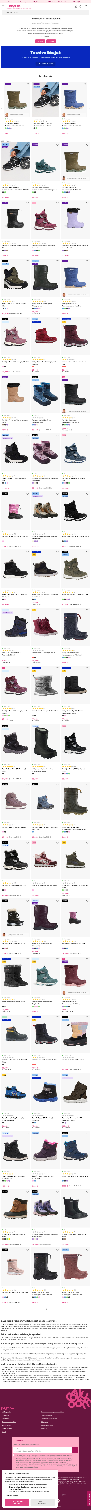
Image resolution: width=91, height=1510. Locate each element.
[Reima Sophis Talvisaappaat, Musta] (35, 715)
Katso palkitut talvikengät (45, 64)
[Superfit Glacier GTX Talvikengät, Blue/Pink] (35, 1122)
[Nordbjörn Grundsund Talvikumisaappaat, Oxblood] (69, 192)
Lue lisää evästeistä (11, 1496)
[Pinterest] (58, 1501)
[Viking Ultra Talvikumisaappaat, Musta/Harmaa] (33, 308)
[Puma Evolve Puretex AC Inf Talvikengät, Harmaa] (67, 890)
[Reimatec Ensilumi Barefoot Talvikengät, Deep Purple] (33, 483)
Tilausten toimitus (46, 1415)
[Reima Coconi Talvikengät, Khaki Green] (7, 1239)
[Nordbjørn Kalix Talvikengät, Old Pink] (3, 832)
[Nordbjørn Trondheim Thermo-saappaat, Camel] (7, 250)
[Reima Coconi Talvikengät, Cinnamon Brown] (3, 1239)
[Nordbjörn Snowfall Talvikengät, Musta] (5, 366)
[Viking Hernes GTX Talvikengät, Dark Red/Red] (33, 366)
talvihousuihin (16, 1377)
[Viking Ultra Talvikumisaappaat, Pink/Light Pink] (39, 308)
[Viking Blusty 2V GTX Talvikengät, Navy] (65, 541)
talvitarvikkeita (59, 1379)
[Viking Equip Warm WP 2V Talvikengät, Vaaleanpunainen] (5, 599)
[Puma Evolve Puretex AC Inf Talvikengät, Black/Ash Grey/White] (65, 890)
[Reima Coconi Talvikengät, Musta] (5, 1239)
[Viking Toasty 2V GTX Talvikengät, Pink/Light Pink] (67, 599)
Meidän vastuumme (47, 1425)
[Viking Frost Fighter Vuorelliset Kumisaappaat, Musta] (33, 774)
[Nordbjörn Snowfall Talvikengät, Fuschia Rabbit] (3, 715)
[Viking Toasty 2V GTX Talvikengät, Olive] (63, 599)
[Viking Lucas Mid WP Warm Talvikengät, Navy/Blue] (35, 599)
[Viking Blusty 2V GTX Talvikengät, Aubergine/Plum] (67, 541)
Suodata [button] (40, 41)
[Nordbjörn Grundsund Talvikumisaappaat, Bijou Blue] (65, 192)
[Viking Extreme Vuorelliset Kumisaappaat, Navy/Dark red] (63, 657)
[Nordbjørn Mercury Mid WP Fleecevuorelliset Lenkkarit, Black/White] (3, 192)
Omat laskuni (6, 1418)
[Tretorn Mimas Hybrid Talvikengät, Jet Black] (63, 1239)
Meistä (4, 1432)
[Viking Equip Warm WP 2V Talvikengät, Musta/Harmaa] (3, 599)
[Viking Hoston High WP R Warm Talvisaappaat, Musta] (63, 715)
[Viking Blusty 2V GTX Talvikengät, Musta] (63, 541)
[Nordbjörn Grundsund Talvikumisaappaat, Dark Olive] (63, 192)
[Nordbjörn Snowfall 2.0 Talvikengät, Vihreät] (39, 250)
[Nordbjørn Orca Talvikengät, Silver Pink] (3, 1297)
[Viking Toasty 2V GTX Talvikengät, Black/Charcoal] (65, 599)
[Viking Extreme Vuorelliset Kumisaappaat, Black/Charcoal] (67, 657)
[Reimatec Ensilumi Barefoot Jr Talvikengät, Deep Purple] (35, 424)
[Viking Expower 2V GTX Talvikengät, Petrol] (5, 308)
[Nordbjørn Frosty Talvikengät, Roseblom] (3, 541)
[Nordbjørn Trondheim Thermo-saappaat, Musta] (3, 250)
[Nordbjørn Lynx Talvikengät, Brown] (7, 948)
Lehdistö (44, 1428)
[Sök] (4, 12)
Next (89, 109)
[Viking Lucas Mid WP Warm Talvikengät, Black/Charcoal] (33, 599)
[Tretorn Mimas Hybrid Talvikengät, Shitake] (65, 1239)
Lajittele (51, 41)
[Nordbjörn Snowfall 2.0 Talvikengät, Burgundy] (33, 250)
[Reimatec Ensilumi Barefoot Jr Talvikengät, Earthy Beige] (37, 424)
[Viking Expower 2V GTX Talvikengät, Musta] (3, 308)
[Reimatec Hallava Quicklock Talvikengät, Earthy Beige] (33, 541)
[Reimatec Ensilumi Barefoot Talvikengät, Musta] (37, 483)
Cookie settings (6, 1425)
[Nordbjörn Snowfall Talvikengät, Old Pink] (3, 366)
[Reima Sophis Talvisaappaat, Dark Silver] (33, 715)
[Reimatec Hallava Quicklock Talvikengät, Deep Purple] (37, 541)
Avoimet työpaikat (7, 1428)
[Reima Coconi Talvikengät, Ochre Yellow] (9, 1239)
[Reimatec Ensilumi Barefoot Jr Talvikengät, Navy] (33, 424)
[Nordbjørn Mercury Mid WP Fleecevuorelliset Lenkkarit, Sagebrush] (5, 192)
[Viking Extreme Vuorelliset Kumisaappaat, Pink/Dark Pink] (69, 657)
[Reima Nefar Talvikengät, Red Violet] (63, 948)
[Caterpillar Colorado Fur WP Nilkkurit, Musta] (3, 1064)
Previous (1, 109)
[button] (3, 6)
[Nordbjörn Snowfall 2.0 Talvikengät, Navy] (35, 250)
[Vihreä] (6, 128)
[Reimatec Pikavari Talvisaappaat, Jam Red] (63, 366)
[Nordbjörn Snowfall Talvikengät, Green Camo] (9, 715)
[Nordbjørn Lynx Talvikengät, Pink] (5, 948)
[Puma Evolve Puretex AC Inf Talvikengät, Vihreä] (63, 890)
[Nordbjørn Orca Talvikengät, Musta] (7, 1297)
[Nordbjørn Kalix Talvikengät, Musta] (5, 832)
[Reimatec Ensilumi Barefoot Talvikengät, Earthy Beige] (35, 483)
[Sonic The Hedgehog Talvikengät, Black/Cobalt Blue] (3, 1122)
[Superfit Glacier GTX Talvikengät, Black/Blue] (33, 1122)
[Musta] (34, 128)
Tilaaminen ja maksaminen (49, 1418)
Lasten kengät (36, 23)
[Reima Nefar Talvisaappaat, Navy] (67, 948)
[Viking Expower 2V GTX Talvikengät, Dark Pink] (7, 308)
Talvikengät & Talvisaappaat (50, 23)
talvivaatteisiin (72, 1375)
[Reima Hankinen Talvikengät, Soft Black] (35, 657)
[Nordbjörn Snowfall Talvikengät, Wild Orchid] (7, 715)
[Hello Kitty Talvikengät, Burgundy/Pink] (33, 890)
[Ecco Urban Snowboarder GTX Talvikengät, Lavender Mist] (65, 1122)
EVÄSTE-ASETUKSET (43, 1502)
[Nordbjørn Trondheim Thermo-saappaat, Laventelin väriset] (5, 250)
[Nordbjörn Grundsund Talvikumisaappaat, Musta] (67, 192)
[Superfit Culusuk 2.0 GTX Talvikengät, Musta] (3, 774)
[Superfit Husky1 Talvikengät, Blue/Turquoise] (35, 1181)
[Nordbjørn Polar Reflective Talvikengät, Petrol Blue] (33, 832)
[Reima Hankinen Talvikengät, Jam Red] (33, 657)
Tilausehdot (5, 1415)
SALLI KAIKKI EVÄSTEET (17, 1502)
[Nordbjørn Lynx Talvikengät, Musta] (3, 948)
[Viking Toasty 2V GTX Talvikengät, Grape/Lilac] (69, 599)
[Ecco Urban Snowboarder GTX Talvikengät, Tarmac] (63, 1122)
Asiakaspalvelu (6, 1412)
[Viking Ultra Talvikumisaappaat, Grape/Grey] (37, 308)
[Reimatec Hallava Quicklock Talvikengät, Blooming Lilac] (35, 541)
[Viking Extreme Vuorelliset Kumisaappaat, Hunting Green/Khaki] (65, 657)
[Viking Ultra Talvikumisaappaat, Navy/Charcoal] (35, 308)
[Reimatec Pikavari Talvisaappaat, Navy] (65, 366)
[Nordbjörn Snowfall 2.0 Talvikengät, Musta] (37, 250)
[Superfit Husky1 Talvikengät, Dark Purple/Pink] (33, 1181)
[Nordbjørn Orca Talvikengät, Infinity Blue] (5, 1297)
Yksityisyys (44, 1422)
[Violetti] (10, 128)
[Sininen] (8, 128)
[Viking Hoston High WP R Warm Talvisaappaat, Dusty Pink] (65, 715)
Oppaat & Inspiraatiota (9, 1422)
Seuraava (52, 1309)
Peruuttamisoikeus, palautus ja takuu (52, 1412)
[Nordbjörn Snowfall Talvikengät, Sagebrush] (5, 715)
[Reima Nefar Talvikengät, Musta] (65, 948)
